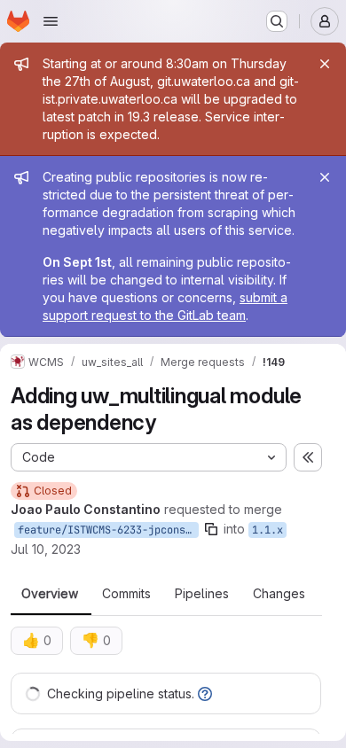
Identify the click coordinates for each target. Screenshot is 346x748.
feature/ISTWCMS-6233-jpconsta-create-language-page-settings (108, 530)
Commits (126, 594)
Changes (279, 594)
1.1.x (267, 530)
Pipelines (202, 594)
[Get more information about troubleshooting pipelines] (205, 693)
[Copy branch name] (211, 529)
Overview (49, 594)
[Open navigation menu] (50, 21)
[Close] (324, 63)
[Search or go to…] (276, 21)
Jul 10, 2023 (46, 549)
